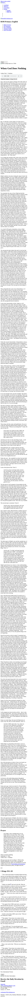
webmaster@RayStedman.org (8, 992)
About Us (6, 6)
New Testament (7, 27)
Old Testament (7, 26)
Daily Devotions (7, 30)
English (5, 9)
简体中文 (9, 11)
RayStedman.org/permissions (18, 864)
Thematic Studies (8, 28)
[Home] (3, 2)
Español (8, 10)
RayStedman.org (9, 18)
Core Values (6, 7)
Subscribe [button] (3, 984)
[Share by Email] (4, 62)
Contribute (6, 5)
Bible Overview (7, 24)
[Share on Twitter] (5, 62)
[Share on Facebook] (6, 62)
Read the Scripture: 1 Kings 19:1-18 (9, 79)
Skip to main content (5, 1)
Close (2, 974)
